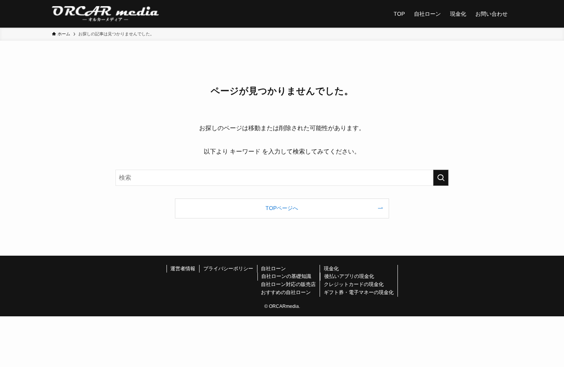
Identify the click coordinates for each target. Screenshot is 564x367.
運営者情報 (182, 268)
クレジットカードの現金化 (354, 284)
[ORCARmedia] (105, 13)
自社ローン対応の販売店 (288, 284)
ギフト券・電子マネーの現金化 (359, 292)
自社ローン (273, 268)
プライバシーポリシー (228, 268)
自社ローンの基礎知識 (286, 276)
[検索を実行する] (441, 178)
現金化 (331, 268)
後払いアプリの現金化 (349, 276)
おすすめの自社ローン (286, 292)
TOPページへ (282, 208)
